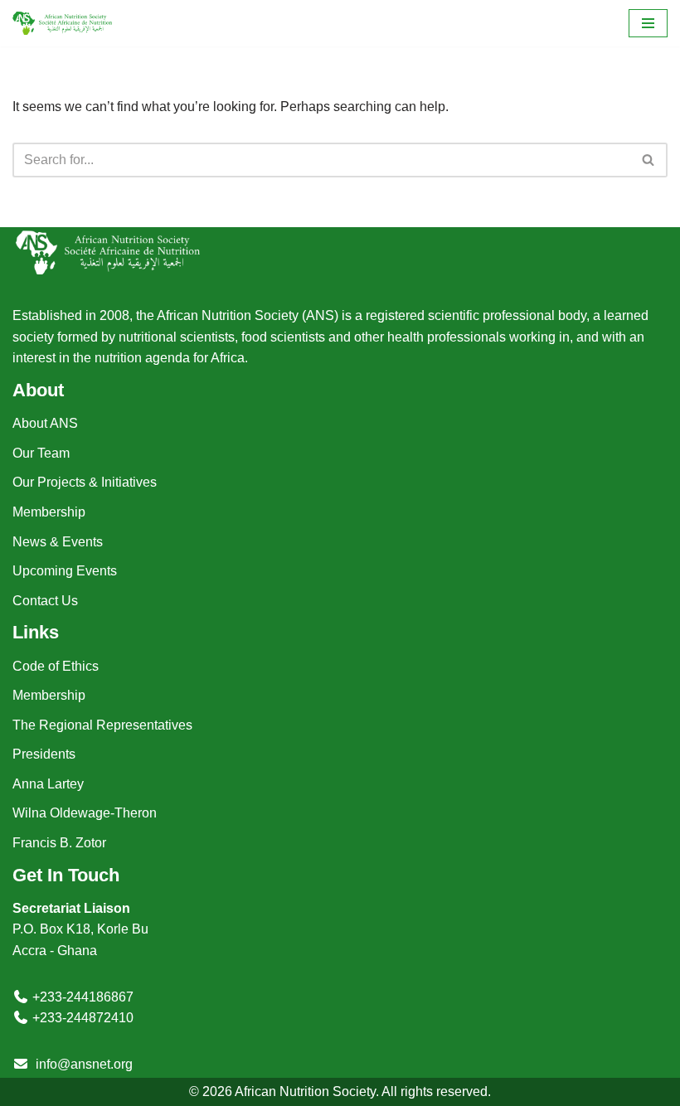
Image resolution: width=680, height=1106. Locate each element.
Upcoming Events (64, 571)
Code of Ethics (55, 666)
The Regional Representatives (102, 725)
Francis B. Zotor (59, 843)
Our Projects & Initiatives (84, 482)
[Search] (649, 160)
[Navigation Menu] (648, 23)
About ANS (45, 423)
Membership (48, 512)
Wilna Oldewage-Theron (84, 813)
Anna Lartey (48, 784)
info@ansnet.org (84, 1064)
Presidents (43, 754)
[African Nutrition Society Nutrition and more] (62, 23)
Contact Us (45, 601)
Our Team (41, 453)
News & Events (57, 542)
